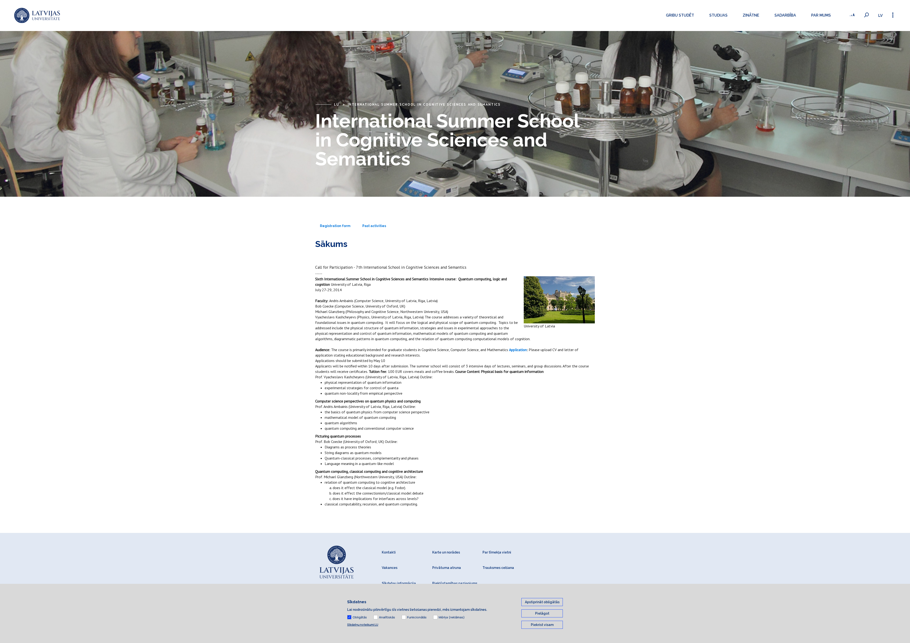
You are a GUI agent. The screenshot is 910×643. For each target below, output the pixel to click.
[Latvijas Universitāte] (37, 15)
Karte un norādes (446, 552)
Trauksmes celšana (498, 568)
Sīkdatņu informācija (399, 583)
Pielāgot (542, 613)
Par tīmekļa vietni (496, 552)
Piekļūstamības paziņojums (454, 583)
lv (880, 15)
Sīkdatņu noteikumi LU (362, 625)
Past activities (374, 226)
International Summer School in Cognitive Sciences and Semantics (424, 104)
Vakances (389, 568)
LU (336, 104)
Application (518, 349)
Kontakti (389, 552)
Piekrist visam (542, 625)
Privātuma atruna (446, 568)
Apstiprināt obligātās (542, 602)
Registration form (335, 226)
